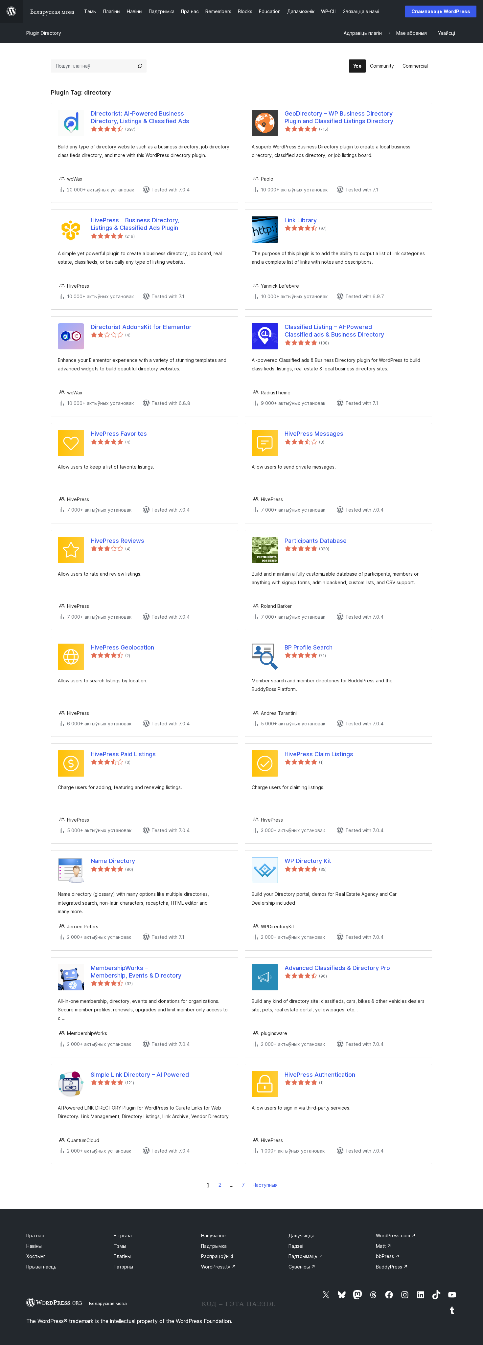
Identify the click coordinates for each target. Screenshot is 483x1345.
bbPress (388, 1256)
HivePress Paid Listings (123, 754)
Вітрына (123, 1235)
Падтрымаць (305, 1256)
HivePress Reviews (117, 540)
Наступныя (265, 1185)
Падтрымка (214, 1246)
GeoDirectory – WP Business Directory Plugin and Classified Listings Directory (339, 117)
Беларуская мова (108, 1303)
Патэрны (123, 1266)
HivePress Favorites (119, 433)
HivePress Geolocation (122, 647)
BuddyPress (392, 1266)
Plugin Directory (43, 33)
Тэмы (120, 1246)
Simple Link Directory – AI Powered (140, 1074)
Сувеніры (301, 1266)
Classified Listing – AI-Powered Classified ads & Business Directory (334, 330)
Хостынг (35, 1256)
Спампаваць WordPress (440, 11)
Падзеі (295, 1246)
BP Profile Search (309, 647)
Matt (383, 1246)
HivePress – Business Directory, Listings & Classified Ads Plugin (135, 224)
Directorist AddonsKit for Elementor (141, 326)
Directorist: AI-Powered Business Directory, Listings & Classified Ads (140, 117)
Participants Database (316, 540)
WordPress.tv (218, 1266)
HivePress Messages (314, 433)
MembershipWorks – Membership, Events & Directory (136, 971)
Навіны (34, 1246)
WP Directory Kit (308, 860)
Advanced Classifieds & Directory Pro (337, 967)
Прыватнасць (41, 1266)
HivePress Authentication (320, 1074)
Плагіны (122, 1256)
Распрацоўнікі (217, 1256)
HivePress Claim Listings (319, 754)
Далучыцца (301, 1235)
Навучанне (213, 1235)
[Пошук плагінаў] (140, 66)
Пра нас (35, 1235)
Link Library (301, 220)
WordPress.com (396, 1235)
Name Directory (113, 860)
